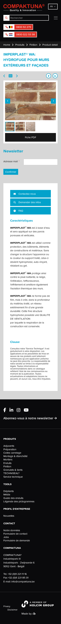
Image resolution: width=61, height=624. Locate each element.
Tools (7, 484)
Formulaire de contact (15, 533)
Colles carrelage (12, 452)
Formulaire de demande (16, 540)
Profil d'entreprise (16, 508)
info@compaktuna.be (23, 581)
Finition (7, 466)
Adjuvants (8, 446)
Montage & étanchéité (15, 456)
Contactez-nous (27, 194)
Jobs (6, 537)
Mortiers (7, 459)
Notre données (11, 530)
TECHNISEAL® (11, 473)
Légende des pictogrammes (18, 501)
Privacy (6, 606)
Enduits (7, 463)
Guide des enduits (13, 498)
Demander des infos (29, 202)
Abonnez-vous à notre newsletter (28, 418)
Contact (9, 523)
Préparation (9, 449)
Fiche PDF (30, 137)
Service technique (13, 476)
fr (51, 6)
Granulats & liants (13, 470)
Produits (9, 438)
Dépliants (8, 491)
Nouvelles (8, 516)
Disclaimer (12, 609)
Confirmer (10, 172)
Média (6, 494)
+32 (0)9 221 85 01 (18, 577)
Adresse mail (10, 161)
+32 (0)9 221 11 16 (17, 574)
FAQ (20, 210)
